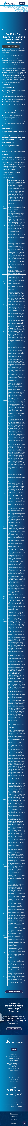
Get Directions (14, 1060)
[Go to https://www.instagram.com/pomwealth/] (15, 1090)
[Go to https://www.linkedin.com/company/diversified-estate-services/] (11, 1090)
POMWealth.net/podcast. (9, 174)
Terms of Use (14, 1116)
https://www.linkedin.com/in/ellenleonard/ (13, 151)
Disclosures (14, 1119)
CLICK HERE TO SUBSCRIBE (11, 46)
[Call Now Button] (24, 1123)
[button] (14, 991)
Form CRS (14, 1123)
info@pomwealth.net (15, 1077)
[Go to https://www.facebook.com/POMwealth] (8, 1090)
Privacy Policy (14, 1114)
